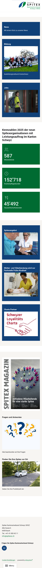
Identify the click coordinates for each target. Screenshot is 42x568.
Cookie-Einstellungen (8, 560)
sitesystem (29, 560)
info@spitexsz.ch (8, 536)
